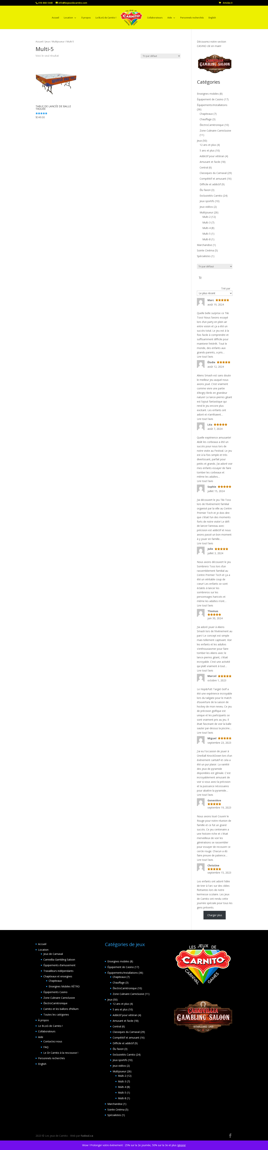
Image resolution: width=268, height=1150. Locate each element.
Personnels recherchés (192, 17)
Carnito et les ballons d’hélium (61, 1009)
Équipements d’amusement (59, 965)
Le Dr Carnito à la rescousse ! (60, 1052)
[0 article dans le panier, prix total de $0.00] (200, 277)
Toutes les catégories (56, 1014)
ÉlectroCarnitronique (55, 1003)
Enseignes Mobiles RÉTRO (64, 986)
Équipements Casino (55, 992)
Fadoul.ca (87, 1135)
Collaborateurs (155, 17)
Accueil (55, 17)
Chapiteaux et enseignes (57, 976)
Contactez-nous (52, 1041)
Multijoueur (58, 41)
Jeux (47, 41)
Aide (169, 17)
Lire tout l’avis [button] (205, 356)
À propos (86, 17)
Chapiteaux (55, 980)
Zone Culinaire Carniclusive (59, 997)
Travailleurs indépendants (58, 971)
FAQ (45, 1047)
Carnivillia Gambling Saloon (59, 959)
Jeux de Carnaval (53, 954)
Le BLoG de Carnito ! (106, 17)
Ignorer (181, 1145)
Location (68, 17)
